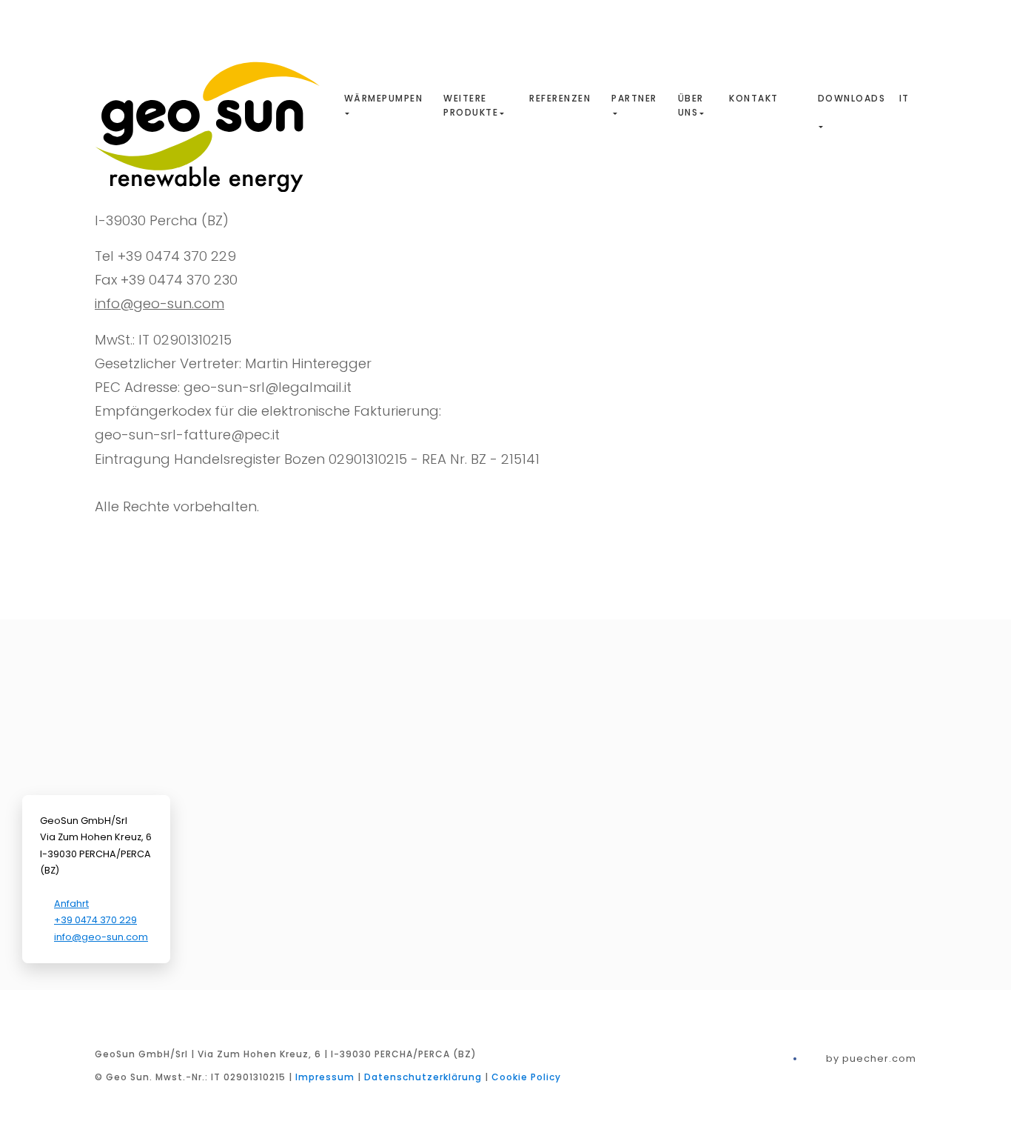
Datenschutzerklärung (423, 1077)
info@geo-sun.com (159, 303)
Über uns (691, 105)
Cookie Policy (526, 1077)
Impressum (325, 1077)
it (904, 98)
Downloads (852, 98)
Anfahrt (71, 903)
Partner (634, 98)
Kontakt (754, 98)
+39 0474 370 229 (95, 920)
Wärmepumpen (383, 98)
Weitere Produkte (470, 105)
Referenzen (560, 98)
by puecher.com (871, 1058)
